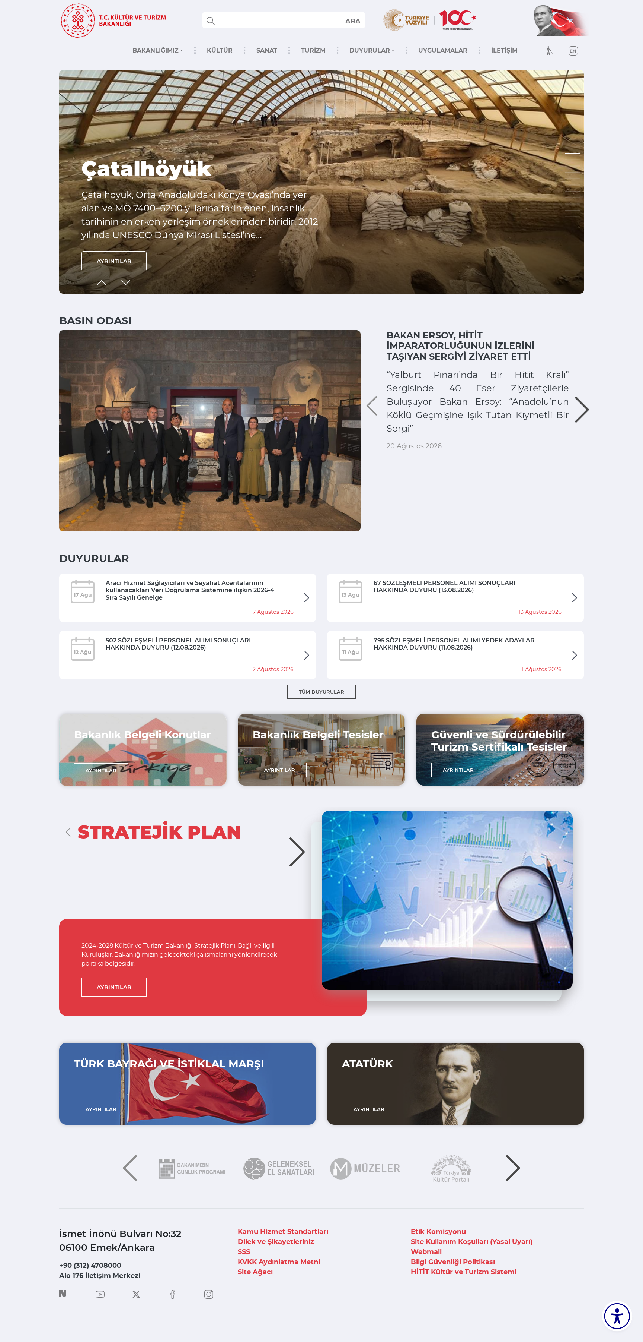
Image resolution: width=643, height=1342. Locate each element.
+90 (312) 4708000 (90, 1266)
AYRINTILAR (114, 261)
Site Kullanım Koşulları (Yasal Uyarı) (471, 1242)
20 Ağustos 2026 (414, 446)
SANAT (266, 50)
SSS (244, 1252)
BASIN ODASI (95, 320)
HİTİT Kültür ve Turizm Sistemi (463, 1272)
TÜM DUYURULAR (321, 692)
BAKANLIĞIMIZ (155, 50)
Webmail (426, 1252)
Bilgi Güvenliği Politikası (453, 1262)
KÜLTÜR (220, 50)
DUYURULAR (369, 50)
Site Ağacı (255, 1272)
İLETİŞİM (504, 50)
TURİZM (313, 50)
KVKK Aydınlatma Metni (279, 1262)
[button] (572, 147)
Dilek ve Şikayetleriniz (276, 1242)
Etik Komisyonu (438, 1232)
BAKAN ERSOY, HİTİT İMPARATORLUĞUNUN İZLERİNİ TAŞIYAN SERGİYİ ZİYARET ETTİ (461, 346)
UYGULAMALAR (442, 50)
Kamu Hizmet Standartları (283, 1232)
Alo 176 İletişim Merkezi (99, 1276)
